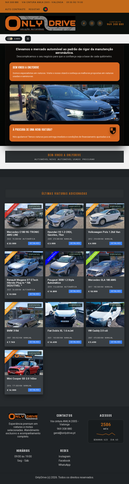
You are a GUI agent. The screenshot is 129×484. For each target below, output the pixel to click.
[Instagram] (92, 23)
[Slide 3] (117, 118)
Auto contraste (15, 9)
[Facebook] (84, 23)
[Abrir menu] (28, 39)
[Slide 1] (112, 118)
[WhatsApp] (100, 23)
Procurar (88, 159)
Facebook (64, 460)
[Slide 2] (114, 118)
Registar (34, 9)
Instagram (64, 456)
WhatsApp (64, 464)
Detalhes (34, 243)
